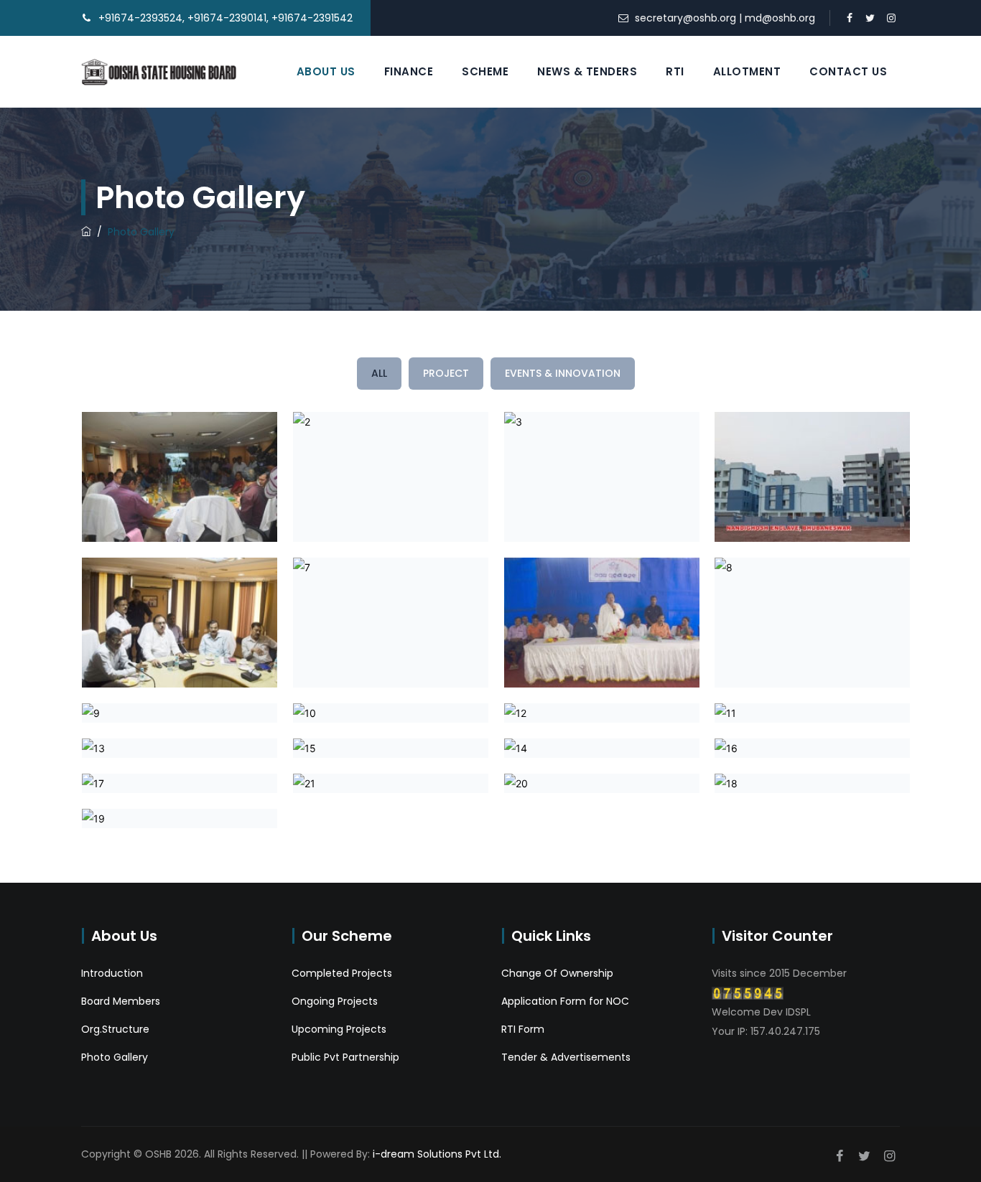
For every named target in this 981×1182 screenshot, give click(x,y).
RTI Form (522, 1029)
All (379, 373)
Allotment (747, 71)
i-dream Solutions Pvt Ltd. (437, 1154)
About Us (326, 71)
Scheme (485, 71)
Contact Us (848, 71)
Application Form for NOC (565, 1001)
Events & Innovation (562, 373)
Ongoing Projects (335, 1001)
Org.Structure (115, 1029)
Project (446, 373)
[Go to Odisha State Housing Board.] (86, 232)
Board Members (120, 1001)
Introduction (112, 973)
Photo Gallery (114, 1057)
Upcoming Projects (339, 1029)
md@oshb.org (780, 18)
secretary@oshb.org (685, 18)
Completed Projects (342, 973)
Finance (409, 71)
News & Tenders (587, 71)
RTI (675, 71)
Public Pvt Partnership (345, 1057)
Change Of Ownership (557, 973)
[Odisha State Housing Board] (158, 72)
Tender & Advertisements (566, 1057)
